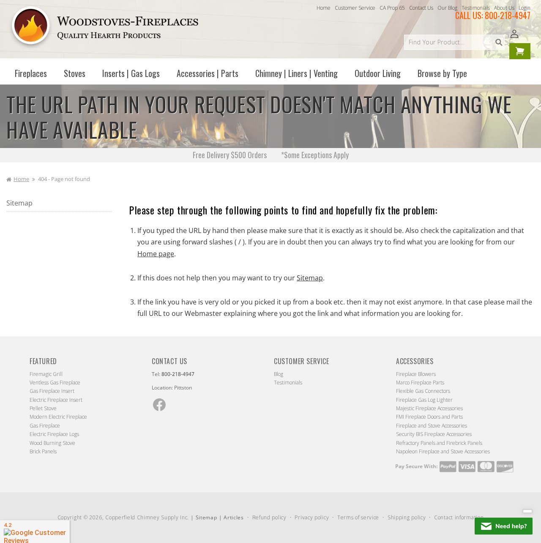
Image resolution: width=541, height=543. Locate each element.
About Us (504, 7)
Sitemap (19, 203)
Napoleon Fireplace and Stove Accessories (443, 451)
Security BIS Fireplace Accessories (434, 434)
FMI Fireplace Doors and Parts (429, 416)
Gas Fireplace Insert (52, 391)
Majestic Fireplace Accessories (429, 408)
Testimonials (476, 7)
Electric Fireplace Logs (54, 434)
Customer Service (355, 7)
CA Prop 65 (392, 7)
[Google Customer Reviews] (35, 531)
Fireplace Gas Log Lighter (424, 399)
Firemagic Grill (46, 374)
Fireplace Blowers (416, 374)
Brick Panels (43, 451)
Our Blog (447, 7)
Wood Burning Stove (52, 443)
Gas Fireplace (45, 425)
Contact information (459, 517)
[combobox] (454, 42)
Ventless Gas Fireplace (55, 382)
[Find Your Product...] (498, 42)
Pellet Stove (43, 408)
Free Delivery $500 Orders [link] (230, 154)
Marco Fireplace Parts (420, 382)
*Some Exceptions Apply (315, 154)
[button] (30, 73)
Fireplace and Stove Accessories (431, 425)
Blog (278, 374)
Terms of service (358, 517)
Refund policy (269, 517)
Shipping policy (407, 517)
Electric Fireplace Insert (56, 399)
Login (524, 7)
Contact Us (421, 7)
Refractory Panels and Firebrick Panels (439, 443)
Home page (155, 253)
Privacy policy (312, 517)
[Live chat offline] (504, 526)
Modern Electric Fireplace (58, 416)
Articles (234, 517)
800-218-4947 (507, 15)
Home (324, 7)
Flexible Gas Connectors (423, 391)
